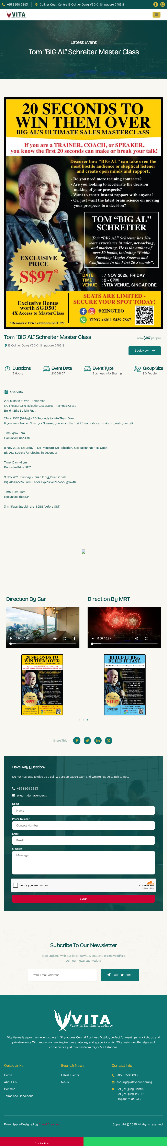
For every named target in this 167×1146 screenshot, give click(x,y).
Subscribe (123, 975)
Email (15, 833)
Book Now (142, 350)
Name (15, 803)
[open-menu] (156, 15)
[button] (7, 685)
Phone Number (21, 818)
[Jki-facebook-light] (155, 4)
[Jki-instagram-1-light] (162, 4)
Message (17, 848)
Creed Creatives (49, 1124)
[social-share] (76, 740)
